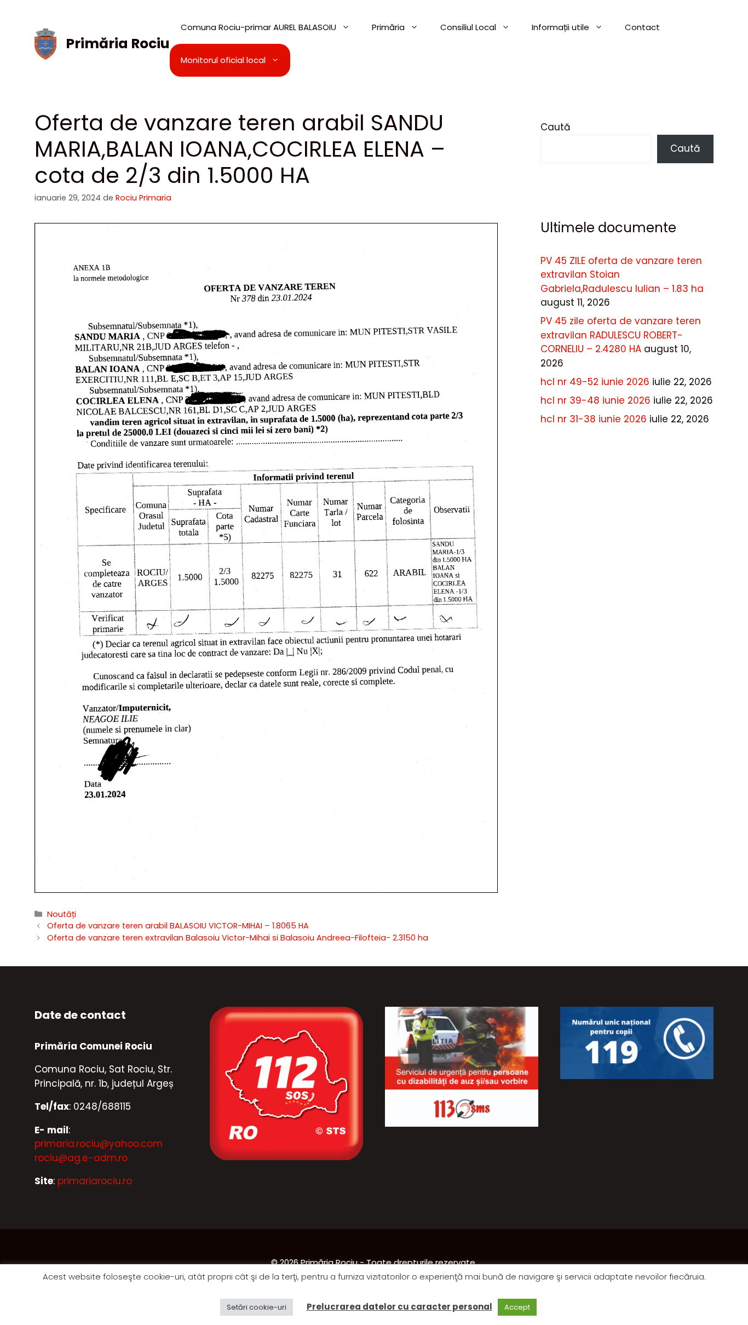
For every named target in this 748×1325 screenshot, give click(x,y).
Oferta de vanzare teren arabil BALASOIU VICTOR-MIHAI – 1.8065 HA (178, 925)
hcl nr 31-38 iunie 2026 (593, 419)
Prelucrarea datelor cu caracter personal (399, 1306)
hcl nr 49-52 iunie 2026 (594, 381)
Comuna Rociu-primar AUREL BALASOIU (258, 27)
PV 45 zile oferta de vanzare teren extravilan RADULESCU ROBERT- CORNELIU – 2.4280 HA (620, 334)
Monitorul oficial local (223, 60)
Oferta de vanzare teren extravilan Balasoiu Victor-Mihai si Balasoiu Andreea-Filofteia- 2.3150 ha (237, 937)
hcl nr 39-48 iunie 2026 (595, 400)
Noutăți (61, 914)
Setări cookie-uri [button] (256, 1307)
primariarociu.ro (94, 1181)
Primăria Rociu (118, 43)
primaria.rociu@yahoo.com (98, 1143)
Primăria (388, 27)
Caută (555, 127)
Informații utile (560, 27)
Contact (642, 27)
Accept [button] (517, 1307)
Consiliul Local (468, 27)
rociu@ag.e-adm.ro (81, 1158)
